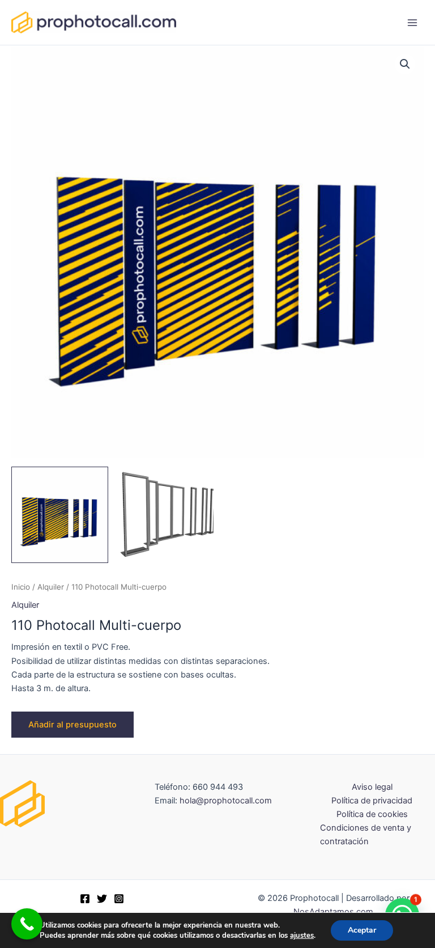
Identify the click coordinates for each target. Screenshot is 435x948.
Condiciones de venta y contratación (365, 835)
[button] (405, 64)
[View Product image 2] (165, 515)
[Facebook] (85, 899)
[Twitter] (102, 899)
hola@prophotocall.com (226, 800)
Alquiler (50, 586)
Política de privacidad (371, 800)
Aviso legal (372, 787)
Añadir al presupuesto (72, 725)
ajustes (302, 935)
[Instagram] (119, 899)
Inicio (20, 586)
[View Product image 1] (59, 515)
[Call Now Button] (26, 923)
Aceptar (362, 930)
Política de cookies (372, 814)
